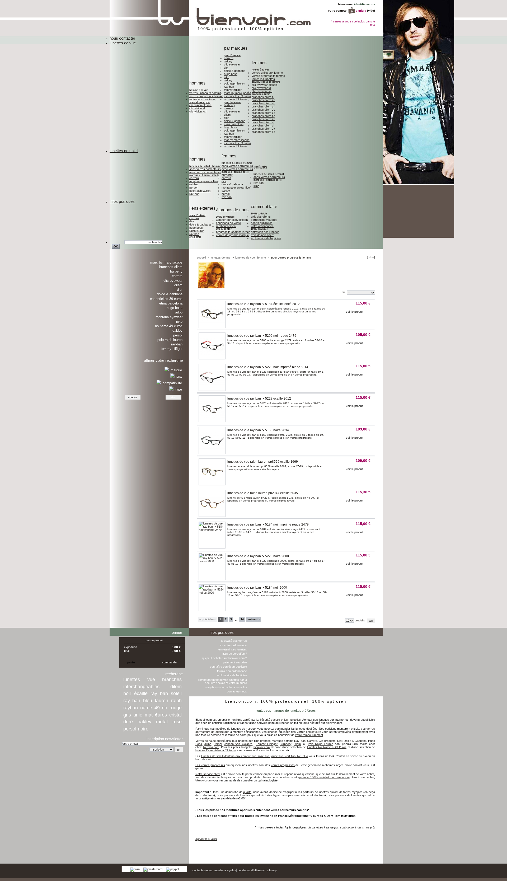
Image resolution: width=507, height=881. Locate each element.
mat (149, 715)
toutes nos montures (202, 99)
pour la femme (232, 102)
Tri (343, 292)
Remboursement (226, 226)
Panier (177, 632)
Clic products (327, 740)
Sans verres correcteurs (205, 169)
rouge (176, 707)
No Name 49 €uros (235, 99)
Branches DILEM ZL (263, 97)
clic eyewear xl (261, 88)
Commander (169, 662)
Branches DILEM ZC (263, 109)
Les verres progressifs (210, 765)
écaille (141, 693)
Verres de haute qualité (210, 740)
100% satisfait (259, 213)
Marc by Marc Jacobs (237, 93)
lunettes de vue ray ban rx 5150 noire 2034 (258, 430)
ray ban (131, 700)
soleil (176, 693)
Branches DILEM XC (263, 131)
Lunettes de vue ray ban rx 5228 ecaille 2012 (259, 398)
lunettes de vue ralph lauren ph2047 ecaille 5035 (262, 493)
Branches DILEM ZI (263, 122)
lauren (161, 700)
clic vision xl (197, 108)
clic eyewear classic (265, 84)
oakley (144, 721)
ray (154, 693)
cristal (175, 715)
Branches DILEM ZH (263, 119)
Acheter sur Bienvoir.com (232, 219)
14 (242, 619)
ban (164, 693)
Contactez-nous (237, 691)
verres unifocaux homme (205, 93)
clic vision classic (200, 105)
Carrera (228, 58)
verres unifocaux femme (267, 72)
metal (162, 721)
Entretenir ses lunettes (265, 231)
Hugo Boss (230, 74)
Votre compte (337, 10)
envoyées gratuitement (353, 731)
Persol (193, 187)
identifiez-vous (364, 4)
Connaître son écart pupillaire (228, 666)
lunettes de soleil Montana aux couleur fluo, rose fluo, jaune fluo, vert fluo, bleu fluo (254, 756)
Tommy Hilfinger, (267, 744)
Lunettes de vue (220, 257)
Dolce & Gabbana (234, 70)
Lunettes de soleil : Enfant (268, 174)
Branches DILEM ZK (263, 128)
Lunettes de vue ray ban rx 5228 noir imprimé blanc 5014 (267, 367)
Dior (226, 67)
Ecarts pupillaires (262, 222)
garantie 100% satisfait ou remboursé (324, 777)
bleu (147, 700)
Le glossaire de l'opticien (266, 238)
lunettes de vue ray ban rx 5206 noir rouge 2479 (261, 336)
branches (172, 679)
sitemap (272, 870)
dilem (176, 686)
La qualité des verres (234, 640)
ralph (176, 700)
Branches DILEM (261, 94)
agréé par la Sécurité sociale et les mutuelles (272, 719)
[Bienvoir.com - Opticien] (232, 34)
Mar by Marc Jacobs (237, 140)
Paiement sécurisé (235, 662)
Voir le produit (354, 311)
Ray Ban (194, 234)
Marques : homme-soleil (203, 175)
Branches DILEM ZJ (263, 125)
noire (143, 729)
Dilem (227, 114)
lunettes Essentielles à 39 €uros (215, 750)
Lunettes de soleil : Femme (237, 163)
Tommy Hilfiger (233, 89)
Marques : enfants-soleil (267, 180)
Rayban (130, 707)
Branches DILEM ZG (263, 116)
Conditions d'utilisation (251, 870)
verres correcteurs (309, 731)
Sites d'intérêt (197, 215)
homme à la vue (198, 90)
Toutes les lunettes (263, 79)
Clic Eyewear (232, 64)
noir (127, 693)
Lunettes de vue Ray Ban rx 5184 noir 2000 (257, 587)
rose (177, 721)
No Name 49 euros (168, 326)
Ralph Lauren (196, 230)
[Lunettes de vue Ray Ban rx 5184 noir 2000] (212, 592)
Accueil (201, 257)
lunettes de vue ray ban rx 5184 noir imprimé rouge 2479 (268, 524)
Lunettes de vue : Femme (250, 257)
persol (129, 729)
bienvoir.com (211, 747)
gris (127, 715)
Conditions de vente (228, 222)
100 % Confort (224, 229)
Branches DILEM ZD (263, 103)
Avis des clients (261, 216)
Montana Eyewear (169, 317)
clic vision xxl (197, 111)
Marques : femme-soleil (235, 172)
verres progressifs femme (268, 75)
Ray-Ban (229, 86)
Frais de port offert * (234, 653)
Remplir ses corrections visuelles (226, 687)
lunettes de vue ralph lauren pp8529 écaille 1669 (262, 461)
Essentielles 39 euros (166, 299)
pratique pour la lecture (266, 82)
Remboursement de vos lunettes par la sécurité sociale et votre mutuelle (222, 681)
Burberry (229, 105)
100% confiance (225, 216)
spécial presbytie (199, 102)
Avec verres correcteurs (205, 172)
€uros (161, 715)
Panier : (361, 10)
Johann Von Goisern (238, 744)
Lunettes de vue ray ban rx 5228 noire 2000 (258, 556)
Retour (371, 257)
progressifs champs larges (233, 231)
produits (360, 620)
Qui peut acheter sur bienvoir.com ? (224, 658)
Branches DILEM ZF (263, 106)
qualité (247, 792)
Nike (226, 77)
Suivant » (253, 619)
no (164, 707)
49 (157, 707)
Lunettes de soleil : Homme (205, 166)
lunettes (131, 679)
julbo (256, 186)
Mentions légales (225, 870)
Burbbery (285, 744)
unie (137, 715)
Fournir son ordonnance (232, 671)
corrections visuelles (264, 219)
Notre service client (207, 774)
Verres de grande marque (232, 235)
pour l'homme (232, 55)
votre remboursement (309, 735)
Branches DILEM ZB (263, 100)
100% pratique (259, 229)
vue (151, 679)
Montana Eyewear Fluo (203, 181)
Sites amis (195, 237)
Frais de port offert (262, 235)
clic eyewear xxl (262, 91)
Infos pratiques (221, 632)
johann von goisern (368, 847)
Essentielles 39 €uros (237, 96)
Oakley (228, 61)
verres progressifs (283, 765)
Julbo (178, 312)
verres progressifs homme (206, 96)
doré (128, 721)
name (146, 707)
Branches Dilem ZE (263, 112)
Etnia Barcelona (233, 124)
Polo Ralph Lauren (234, 83)
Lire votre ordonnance (233, 645)
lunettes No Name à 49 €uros (327, 747)
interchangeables (141, 686)
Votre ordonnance (262, 226)
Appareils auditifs (206, 839)
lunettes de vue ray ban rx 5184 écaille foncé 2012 (263, 304)
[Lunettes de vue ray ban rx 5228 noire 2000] (212, 561)
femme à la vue (260, 69)
